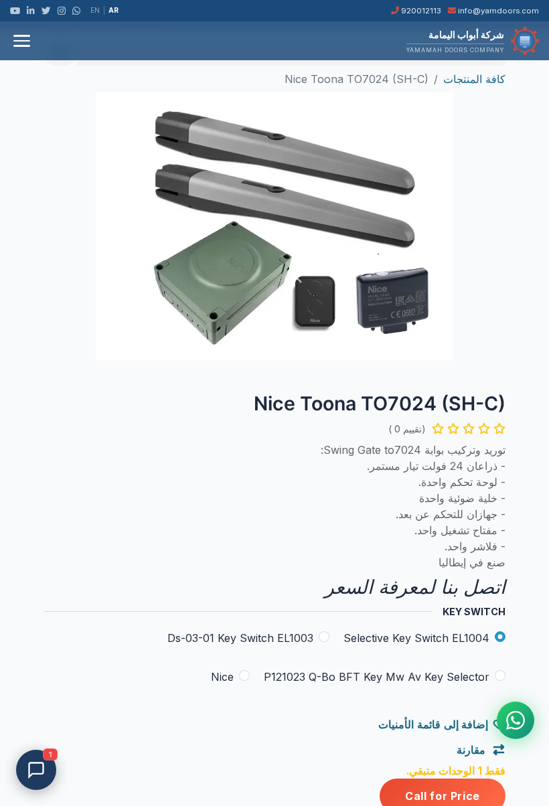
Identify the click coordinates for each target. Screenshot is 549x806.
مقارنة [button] (473, 749)
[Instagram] (62, 10)
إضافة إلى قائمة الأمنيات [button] (433, 724)
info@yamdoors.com (497, 10)
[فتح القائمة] (21, 40)
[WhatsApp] (76, 10)
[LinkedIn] (31, 10)
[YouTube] (15, 10)
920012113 (420, 10)
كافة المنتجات (474, 79)
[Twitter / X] (46, 10)
